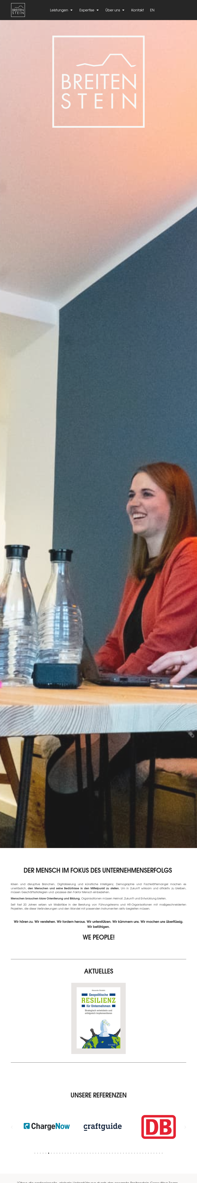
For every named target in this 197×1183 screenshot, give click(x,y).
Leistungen (59, 9)
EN (152, 9)
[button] (12, 1127)
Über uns (112, 9)
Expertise (86, 9)
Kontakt (137, 9)
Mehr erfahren (98, 1036)
